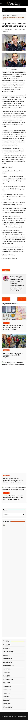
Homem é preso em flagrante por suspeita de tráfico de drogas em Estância (13, 327)
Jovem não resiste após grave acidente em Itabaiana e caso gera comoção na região (13, 497)
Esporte (5, 669)
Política (5, 693)
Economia (6, 658)
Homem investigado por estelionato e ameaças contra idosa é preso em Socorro (13, 480)
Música (5, 683)
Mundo (5, 676)
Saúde (5, 700)
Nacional (5, 686)
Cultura (5, 655)
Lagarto (5, 672)
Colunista (5, 648)
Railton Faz (6, 696)
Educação (6, 270)
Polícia (5, 689)
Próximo (21, 299)
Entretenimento (7, 665)
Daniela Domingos (7, 29)
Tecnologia (6, 707)
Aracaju (5, 644)
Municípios (5, 31)
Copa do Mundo (7, 651)
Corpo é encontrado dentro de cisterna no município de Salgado (13, 355)
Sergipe (5, 703)
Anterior (7, 299)
